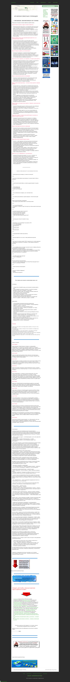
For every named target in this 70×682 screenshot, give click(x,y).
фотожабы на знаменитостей (30, 609)
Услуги (49, 2)
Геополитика (45, 9)
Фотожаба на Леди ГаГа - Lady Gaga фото (22, 612)
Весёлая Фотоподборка (18, 602)
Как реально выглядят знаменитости (21, 605)
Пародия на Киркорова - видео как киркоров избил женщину (26, 613)
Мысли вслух (45, 14)
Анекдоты (16, 598)
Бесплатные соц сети (50, 669)
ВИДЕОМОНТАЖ (29, 673)
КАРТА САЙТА (45, 673)
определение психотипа (30, 610)
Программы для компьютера (37, 673)
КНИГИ (24, 673)
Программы (45, 12)
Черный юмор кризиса (18, 608)
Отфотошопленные (17, 604)
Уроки (44, 15)
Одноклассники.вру (17, 603)
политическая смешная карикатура (31, 607)
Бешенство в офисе (17, 606)
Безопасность (43, 2)
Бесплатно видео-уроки (20, 669)
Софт (37, 2)
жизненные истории (26, 600)
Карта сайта (55, 2)
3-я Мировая (45, 13)
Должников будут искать (19, 611)
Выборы (44, 10)
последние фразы (27, 601)
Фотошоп (32, 2)
